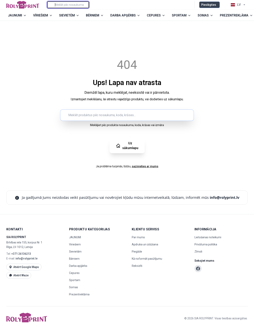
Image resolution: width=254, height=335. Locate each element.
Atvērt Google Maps (26, 267)
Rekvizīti (137, 265)
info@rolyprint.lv (224, 197)
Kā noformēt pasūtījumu (147, 258)
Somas (73, 287)
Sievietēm (75, 251)
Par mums (138, 237)
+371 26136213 (21, 253)
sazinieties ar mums (145, 166)
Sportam (74, 280)
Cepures (74, 273)
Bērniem (74, 258)
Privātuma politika (205, 244)
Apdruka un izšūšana (145, 244)
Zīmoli (198, 251)
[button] (224, 4)
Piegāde (137, 251)
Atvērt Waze (21, 275)
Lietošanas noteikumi (207, 237)
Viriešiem (75, 244)
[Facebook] (198, 268)
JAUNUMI (75, 237)
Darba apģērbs (78, 265)
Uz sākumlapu (130, 145)
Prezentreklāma (79, 294)
